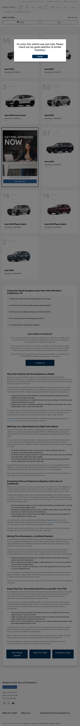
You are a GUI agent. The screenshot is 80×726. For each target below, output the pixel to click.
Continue (40, 56)
